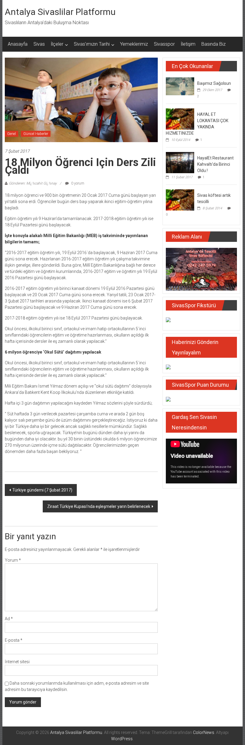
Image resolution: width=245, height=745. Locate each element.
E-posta (13, 640)
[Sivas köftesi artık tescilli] (180, 199)
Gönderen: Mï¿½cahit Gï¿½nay (33, 183)
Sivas (39, 44)
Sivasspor (164, 44)
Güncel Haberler (35, 134)
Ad (9, 618)
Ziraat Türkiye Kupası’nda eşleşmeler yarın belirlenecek (98, 506)
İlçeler (57, 44)
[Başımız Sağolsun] (180, 86)
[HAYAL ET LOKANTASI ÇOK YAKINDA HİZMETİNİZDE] (180, 118)
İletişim (188, 44)
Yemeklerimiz (134, 44)
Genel (11, 134)
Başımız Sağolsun (214, 83)
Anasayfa (17, 44)
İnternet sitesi (17, 661)
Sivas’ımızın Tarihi (92, 44)
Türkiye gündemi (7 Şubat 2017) (42, 490)
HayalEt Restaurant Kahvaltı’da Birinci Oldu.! (215, 164)
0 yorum (77, 183)
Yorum (13, 560)
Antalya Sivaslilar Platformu (60, 12)
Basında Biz (213, 44)
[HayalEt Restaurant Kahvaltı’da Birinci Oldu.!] (180, 162)
